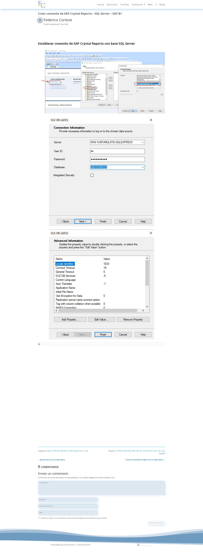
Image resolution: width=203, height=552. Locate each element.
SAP (133, 451)
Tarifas (124, 4)
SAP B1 (139, 451)
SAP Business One (76, 451)
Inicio (100, 4)
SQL (86, 451)
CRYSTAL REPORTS (60, 451)
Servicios (112, 4)
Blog (162, 4)
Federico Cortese (58, 19)
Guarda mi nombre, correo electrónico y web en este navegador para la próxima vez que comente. (74, 518)
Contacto (137, 4)
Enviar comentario (156, 523)
